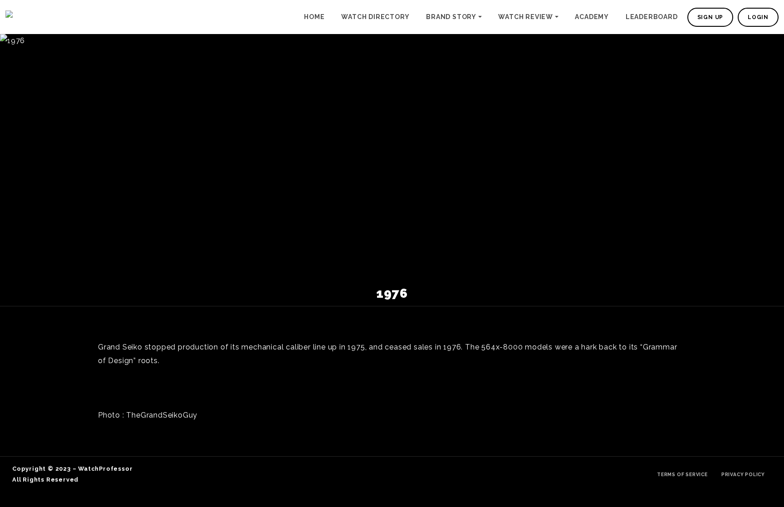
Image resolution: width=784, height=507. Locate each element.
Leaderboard (652, 16)
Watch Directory (375, 16)
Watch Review (525, 16)
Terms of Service (682, 474)
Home (314, 16)
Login (758, 17)
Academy (592, 16)
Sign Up (710, 17)
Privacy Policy (743, 474)
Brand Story (451, 16)
